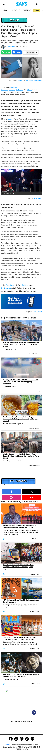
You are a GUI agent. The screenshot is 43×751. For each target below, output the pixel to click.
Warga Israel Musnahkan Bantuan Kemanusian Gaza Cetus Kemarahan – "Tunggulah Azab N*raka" (21, 344)
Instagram (19, 90)
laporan (10, 119)
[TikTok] (27, 738)
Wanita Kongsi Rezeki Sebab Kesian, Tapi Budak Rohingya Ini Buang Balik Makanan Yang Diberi (21, 456)
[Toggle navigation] (3, 4)
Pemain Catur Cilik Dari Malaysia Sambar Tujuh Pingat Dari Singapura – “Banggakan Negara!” (19, 638)
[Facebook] (11, 738)
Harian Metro (20, 80)
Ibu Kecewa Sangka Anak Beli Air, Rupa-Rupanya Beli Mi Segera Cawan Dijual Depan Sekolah (20, 419)
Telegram (12, 90)
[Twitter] (16, 738)
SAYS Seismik (37, 311)
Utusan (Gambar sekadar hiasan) (33, 80)
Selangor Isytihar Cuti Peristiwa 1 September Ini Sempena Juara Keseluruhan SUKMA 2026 (19, 526)
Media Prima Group (34, 744)
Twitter (25, 285)
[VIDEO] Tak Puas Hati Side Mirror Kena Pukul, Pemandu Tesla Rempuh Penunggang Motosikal (21, 382)
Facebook (10, 285)
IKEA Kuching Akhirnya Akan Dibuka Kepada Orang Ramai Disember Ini (21, 601)
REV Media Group (22, 744)
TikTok (29, 90)
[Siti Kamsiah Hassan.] (21, 180)
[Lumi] (32, 738)
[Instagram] (21, 738)
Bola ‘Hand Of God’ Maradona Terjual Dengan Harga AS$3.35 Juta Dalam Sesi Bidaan (21, 675)
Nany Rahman (11, 46)
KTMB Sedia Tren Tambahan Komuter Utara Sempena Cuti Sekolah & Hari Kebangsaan (18, 566)
